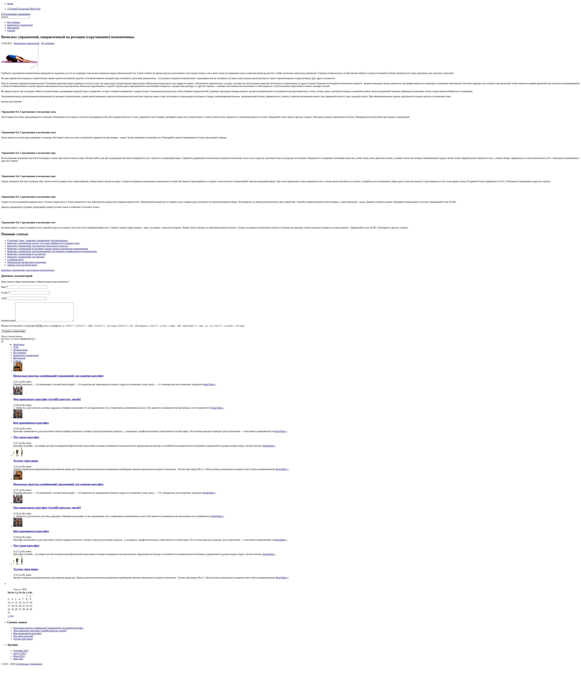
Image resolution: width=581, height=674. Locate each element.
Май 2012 (18, 659)
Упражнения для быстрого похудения (26, 262)
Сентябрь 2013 (20, 650)
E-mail (4, 292)
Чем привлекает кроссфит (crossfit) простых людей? (47, 399)
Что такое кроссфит (26, 437)
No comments (47, 43)
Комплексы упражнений (20, 25)
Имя (3, 287)
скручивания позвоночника (40, 270)
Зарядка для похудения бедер (22, 265)
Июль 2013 (19, 656)
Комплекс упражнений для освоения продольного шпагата (37, 246)
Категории (18, 344)
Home (10, 3)
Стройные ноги (15, 259)
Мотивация (13, 27)
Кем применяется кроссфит (31, 422)
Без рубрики (13, 22)
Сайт (3, 298)
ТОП (15, 347)
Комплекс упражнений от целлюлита (26, 254)
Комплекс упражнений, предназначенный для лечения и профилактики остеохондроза (52, 251)
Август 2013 (19, 653)
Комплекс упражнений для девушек (25, 257)
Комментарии (20, 350)
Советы (11, 30)
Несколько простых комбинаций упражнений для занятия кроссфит (58, 375)
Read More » (209, 384)
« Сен (11, 616)
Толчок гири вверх (25, 460)
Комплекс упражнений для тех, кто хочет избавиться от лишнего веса (43, 243)
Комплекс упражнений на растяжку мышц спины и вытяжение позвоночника (47, 248)
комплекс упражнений (13, 270)
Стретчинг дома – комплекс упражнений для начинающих (37, 240)
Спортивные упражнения (29, 664)
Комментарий (8, 320)
